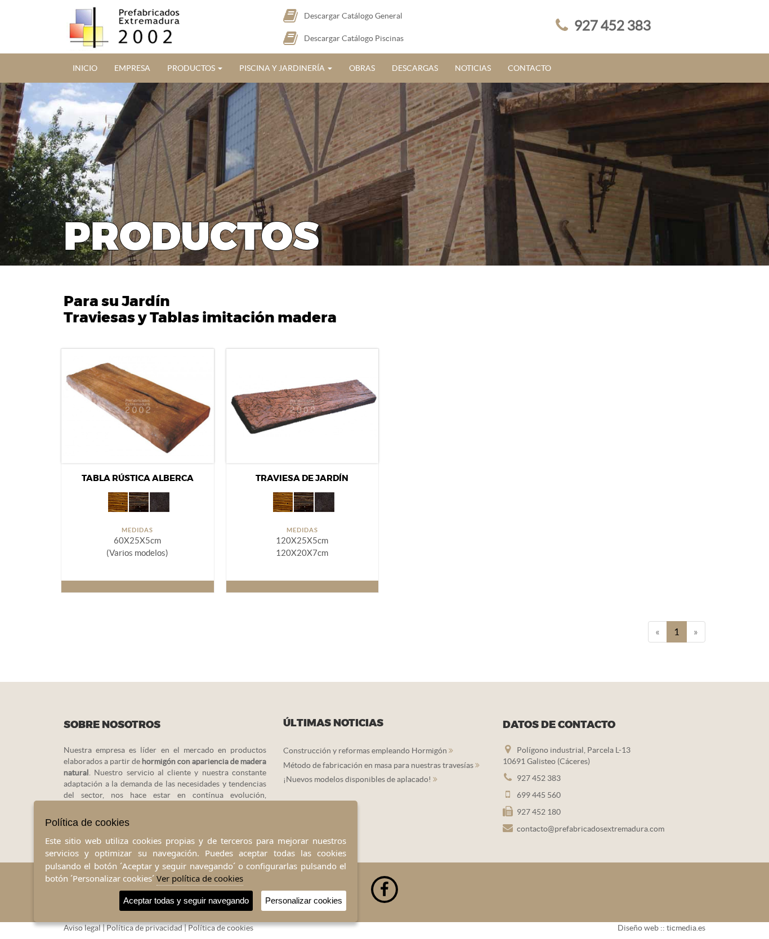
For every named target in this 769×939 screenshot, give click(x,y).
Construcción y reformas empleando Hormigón (366, 750)
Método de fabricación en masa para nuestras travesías (379, 765)
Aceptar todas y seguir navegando (186, 900)
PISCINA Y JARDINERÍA (283, 68)
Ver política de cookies (200, 878)
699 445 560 (539, 794)
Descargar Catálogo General (353, 15)
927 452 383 (612, 25)
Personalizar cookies (303, 900)
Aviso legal (82, 927)
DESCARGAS (415, 68)
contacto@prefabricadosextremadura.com (590, 828)
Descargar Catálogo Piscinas (354, 38)
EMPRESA (132, 68)
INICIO (85, 68)
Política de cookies (220, 927)
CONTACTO (529, 68)
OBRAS (362, 68)
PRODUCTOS (192, 68)
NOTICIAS (473, 68)
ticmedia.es (686, 927)
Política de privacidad (144, 927)
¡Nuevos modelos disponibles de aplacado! (358, 779)
